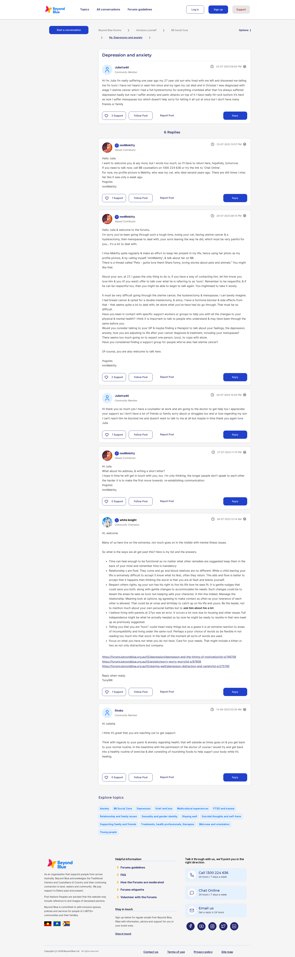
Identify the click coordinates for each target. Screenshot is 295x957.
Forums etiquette (132, 889)
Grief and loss (163, 808)
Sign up (218, 9)
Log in (195, 9)
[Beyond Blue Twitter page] (223, 933)
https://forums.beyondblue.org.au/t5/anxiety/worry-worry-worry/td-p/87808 (151, 661)
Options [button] (244, 30)
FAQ (123, 874)
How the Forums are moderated (142, 882)
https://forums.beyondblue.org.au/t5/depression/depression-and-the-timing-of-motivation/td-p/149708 (169, 656)
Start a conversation (69, 29)
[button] (106, 116)
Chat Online (209, 890)
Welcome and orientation (214, 824)
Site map (227, 952)
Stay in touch (123, 933)
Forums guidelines (140, 9)
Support (241, 9)
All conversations (108, 9)
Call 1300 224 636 (213, 873)
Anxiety (104, 808)
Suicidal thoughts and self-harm (221, 816)
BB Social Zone (179, 30)
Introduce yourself (146, 30)
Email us (206, 908)
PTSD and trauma (223, 808)
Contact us (150, 952)
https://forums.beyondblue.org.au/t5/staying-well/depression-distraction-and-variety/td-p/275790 (165, 666)
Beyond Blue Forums (60, 9)
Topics (84, 9)
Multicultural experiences (192, 808)
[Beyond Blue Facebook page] (190, 933)
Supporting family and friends (118, 824)
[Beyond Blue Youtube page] (201, 933)
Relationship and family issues (118, 816)
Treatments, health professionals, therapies (167, 824)
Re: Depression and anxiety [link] (125, 37)
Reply (235, 115)
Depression (144, 808)
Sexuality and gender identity (159, 816)
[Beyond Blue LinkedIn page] (234, 933)
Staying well (189, 816)
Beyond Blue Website (60, 863)
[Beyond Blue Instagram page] (212, 933)
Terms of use (176, 952)
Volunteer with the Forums (139, 897)
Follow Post (141, 115)
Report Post (167, 115)
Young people (108, 832)
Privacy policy (203, 952)
